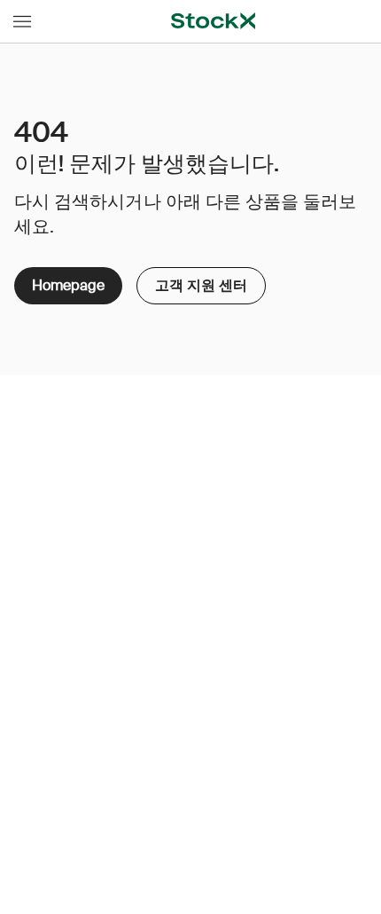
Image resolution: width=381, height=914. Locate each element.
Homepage (68, 285)
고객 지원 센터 (193, 281)
